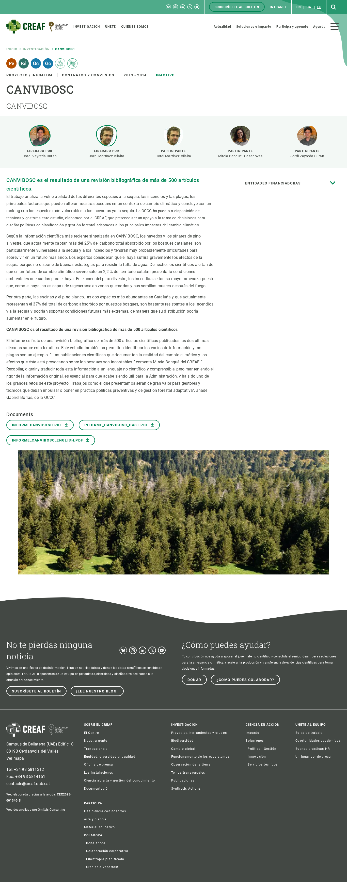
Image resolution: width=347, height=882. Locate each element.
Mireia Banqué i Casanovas (240, 156)
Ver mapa (15, 758)
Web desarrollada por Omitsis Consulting (35, 809)
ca (309, 7)
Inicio (11, 49)
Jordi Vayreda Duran (40, 156)
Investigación (36, 49)
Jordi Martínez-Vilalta (106, 156)
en (298, 7)
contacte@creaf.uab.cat (28, 783)
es (319, 7)
